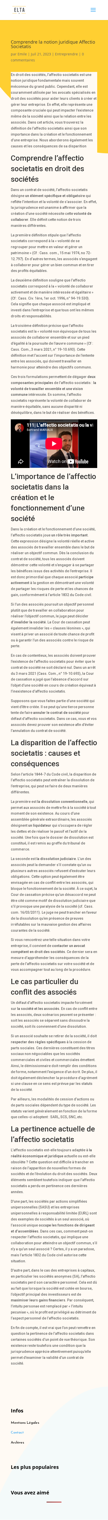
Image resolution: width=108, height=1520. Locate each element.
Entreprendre (66, 54)
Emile (22, 54)
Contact (17, 1433)
